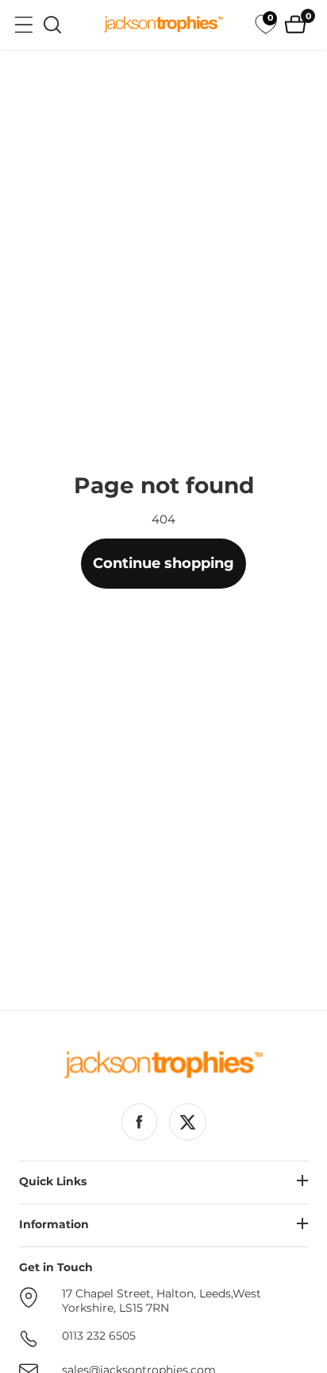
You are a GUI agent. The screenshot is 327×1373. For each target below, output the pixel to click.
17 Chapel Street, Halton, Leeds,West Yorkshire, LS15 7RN (161, 1301)
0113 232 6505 (99, 1336)
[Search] (52, 24)
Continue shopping (163, 563)
